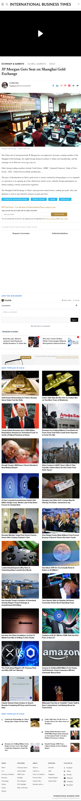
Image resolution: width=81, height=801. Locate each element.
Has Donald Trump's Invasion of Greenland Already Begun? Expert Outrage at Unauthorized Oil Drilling (19, 603)
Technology (5, 781)
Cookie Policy (37, 781)
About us (35, 767)
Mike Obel (15, 83)
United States (52, 781)
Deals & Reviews (22, 788)
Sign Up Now (26, 357)
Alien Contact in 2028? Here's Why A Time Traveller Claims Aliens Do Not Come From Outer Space (59, 467)
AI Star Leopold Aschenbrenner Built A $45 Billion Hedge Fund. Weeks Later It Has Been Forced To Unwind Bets (19, 502)
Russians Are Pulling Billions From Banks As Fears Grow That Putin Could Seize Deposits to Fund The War (60, 432)
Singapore (51, 774)
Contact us (36, 771)
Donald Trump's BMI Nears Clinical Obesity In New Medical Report (56, 746)
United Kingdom (53, 777)
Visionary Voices (22, 767)
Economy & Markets (8, 774)
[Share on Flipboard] (65, 85)
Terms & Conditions (39, 774)
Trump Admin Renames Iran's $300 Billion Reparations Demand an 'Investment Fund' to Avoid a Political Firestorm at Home (20, 432)
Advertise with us (38, 784)
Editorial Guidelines (60, 233)
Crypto (4, 788)
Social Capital (21, 771)
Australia (51, 767)
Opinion (4, 791)
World (3, 767)
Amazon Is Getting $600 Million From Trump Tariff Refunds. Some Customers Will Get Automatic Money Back (59, 670)
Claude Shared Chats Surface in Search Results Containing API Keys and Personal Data (19, 705)
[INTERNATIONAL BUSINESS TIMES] (40, 4)
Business (4, 777)
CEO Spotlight (21, 784)
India (49, 771)
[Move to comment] (77, 85)
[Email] (73, 85)
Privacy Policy (63, 219)
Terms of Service (51, 219)
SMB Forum (21, 774)
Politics (4, 784)
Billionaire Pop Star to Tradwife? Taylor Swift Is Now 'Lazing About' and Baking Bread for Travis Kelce (60, 705)
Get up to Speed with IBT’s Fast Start (67, 356)
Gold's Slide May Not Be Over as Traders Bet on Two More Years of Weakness (57, 721)
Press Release (21, 781)
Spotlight (20, 777)
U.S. (3, 771)
